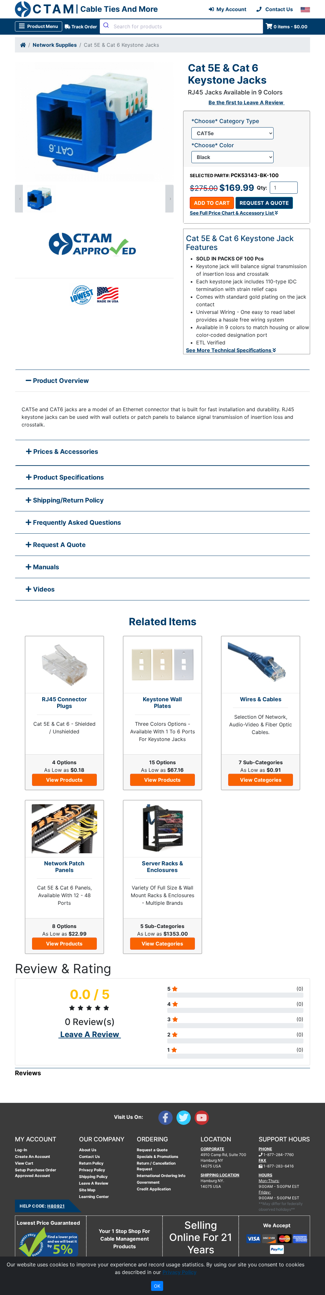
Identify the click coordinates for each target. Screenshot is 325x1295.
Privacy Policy (92, 1169)
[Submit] (107, 25)
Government (148, 1182)
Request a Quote (264, 203)
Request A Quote (58, 545)
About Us (87, 1149)
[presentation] (19, 198)
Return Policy (91, 1163)
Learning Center (94, 1196)
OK (157, 1286)
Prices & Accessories (65, 451)
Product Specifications (68, 477)
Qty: (262, 187)
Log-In (21, 1149)
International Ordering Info (161, 1175)
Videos (43, 589)
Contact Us (89, 1156)
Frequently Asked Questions (76, 522)
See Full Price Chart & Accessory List (232, 213)
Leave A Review (93, 1183)
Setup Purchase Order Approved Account (35, 1172)
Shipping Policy (93, 1176)
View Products (64, 780)
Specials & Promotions (157, 1156)
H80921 (55, 1205)
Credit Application (154, 1189)
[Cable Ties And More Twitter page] (185, 1119)
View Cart (24, 1163)
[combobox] (181, 26)
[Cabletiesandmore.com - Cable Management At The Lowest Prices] (23, 9)
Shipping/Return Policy (67, 500)
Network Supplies (55, 45)
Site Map (87, 1190)
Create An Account (32, 1156)
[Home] (23, 45)
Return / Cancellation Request (156, 1166)
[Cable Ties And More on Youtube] (203, 1119)
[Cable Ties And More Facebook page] (167, 1119)
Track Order (83, 26)
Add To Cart (212, 203)
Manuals (45, 567)
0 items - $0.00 (291, 26)
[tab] (162, 453)
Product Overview (60, 380)
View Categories (261, 780)
